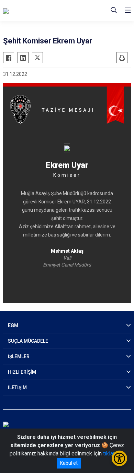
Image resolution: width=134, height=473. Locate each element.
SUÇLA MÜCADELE (28, 341)
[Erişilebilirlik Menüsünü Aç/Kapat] (119, 458)
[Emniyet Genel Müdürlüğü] (41, 10)
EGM (13, 325)
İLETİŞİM (17, 387)
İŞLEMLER (19, 356)
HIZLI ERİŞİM (22, 372)
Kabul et (69, 463)
